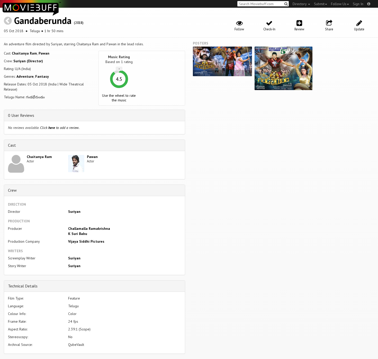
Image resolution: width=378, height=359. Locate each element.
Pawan (44, 53)
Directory (300, 4)
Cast (12, 145)
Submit (319, 4)
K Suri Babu (77, 233)
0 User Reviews (21, 115)
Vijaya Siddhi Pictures (86, 241)
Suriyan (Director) (28, 61)
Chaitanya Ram (24, 53)
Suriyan (74, 211)
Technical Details (23, 285)
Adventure (25, 76)
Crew (12, 190)
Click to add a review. (59, 127)
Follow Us (338, 4)
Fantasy (42, 76)
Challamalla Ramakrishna (89, 228)
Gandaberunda (42, 20)
